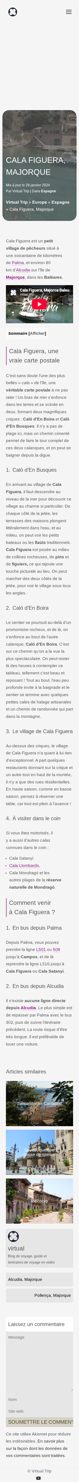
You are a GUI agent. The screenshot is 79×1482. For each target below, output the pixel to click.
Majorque (15, 277)
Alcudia (23, 270)
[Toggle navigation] (68, 12)
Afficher (37, 333)
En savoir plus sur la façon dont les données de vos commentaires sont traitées (37, 1448)
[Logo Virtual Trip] (13, 12)
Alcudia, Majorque (25, 1279)
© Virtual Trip (39, 1471)
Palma (18, 262)
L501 (41, 949)
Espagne (48, 191)
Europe (39, 202)
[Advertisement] (39, 64)
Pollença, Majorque (52, 1295)
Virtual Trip (17, 202)
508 (56, 949)
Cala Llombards (24, 865)
